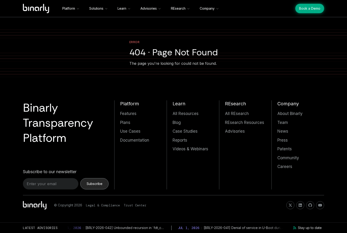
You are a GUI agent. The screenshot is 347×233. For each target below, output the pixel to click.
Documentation (134, 140)
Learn (122, 8)
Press (282, 140)
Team (282, 122)
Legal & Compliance (103, 205)
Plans (125, 122)
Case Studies (185, 131)
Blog (177, 122)
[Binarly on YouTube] (320, 205)
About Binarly (290, 113)
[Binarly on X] (290, 205)
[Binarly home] (36, 8)
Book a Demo (309, 8)
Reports (180, 140)
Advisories (148, 8)
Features (128, 113)
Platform (68, 8)
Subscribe (94, 184)
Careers (284, 166)
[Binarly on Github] (310, 205)
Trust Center (135, 205)
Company (207, 8)
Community (288, 157)
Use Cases (130, 131)
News (282, 131)
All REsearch (237, 113)
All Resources (186, 113)
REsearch (178, 8)
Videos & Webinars (190, 149)
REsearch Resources (244, 122)
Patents (284, 149)
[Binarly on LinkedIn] (300, 205)
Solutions (96, 8)
